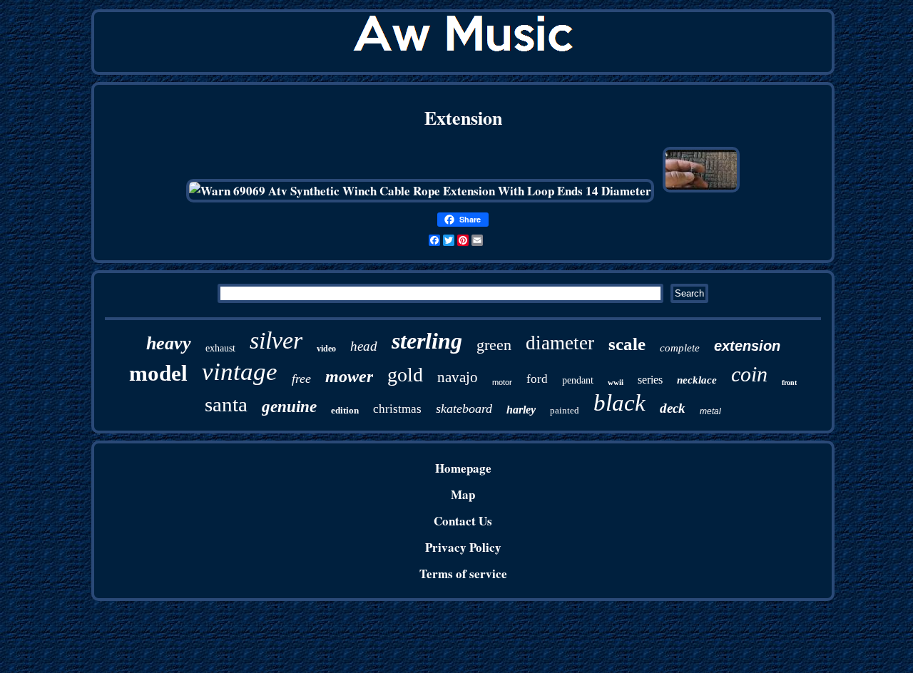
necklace (697, 380)
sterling (427, 341)
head (363, 346)
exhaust (220, 348)
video (326, 349)
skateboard (464, 408)
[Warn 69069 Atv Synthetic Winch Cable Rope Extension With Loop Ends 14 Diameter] (420, 191)
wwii (615, 382)
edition (345, 410)
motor (502, 382)
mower (349, 376)
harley (521, 410)
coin (749, 374)
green (493, 345)
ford (537, 379)
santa (226, 404)
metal (710, 411)
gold (405, 375)
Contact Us (463, 521)
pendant (577, 380)
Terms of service (463, 573)
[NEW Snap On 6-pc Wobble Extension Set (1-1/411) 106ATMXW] (701, 191)
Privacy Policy (463, 547)
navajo (457, 377)
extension (747, 346)
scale (627, 344)
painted (564, 410)
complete (680, 348)
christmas (397, 409)
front (789, 382)
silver (276, 340)
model (158, 373)
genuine (289, 407)
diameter (560, 343)
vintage (239, 372)
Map (463, 494)
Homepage (463, 468)
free (301, 378)
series (650, 380)
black (619, 403)
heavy (168, 343)
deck (672, 408)
